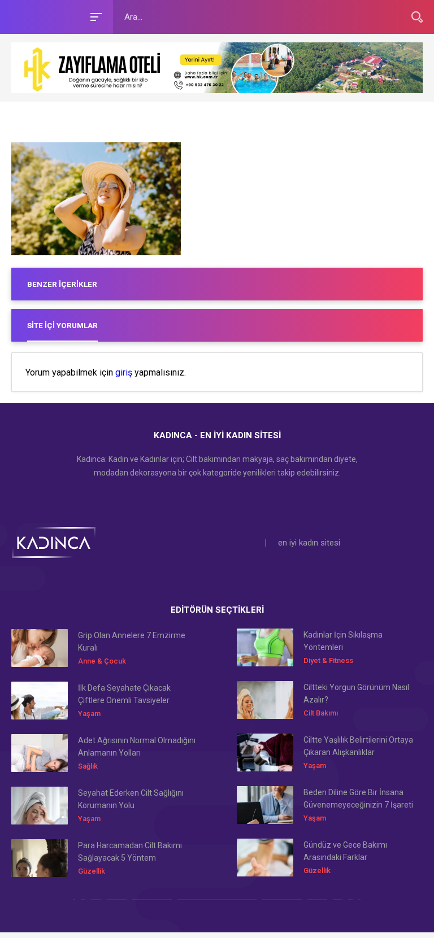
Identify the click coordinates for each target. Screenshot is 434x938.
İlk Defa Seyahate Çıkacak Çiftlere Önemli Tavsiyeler (124, 694)
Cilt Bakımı (320, 713)
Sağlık (88, 766)
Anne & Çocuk (102, 661)
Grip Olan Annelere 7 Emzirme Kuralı (131, 641)
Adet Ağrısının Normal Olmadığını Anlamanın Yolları (137, 746)
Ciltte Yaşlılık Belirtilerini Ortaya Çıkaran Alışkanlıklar (358, 746)
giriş (123, 372)
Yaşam (89, 713)
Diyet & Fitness (328, 660)
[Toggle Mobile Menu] (94, 16)
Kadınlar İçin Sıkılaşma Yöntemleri (343, 641)
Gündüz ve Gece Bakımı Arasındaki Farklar (345, 851)
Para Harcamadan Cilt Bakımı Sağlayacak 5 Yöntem (130, 851)
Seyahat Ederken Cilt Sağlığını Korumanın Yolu (131, 799)
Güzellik (91, 871)
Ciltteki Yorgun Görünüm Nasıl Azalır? (356, 693)
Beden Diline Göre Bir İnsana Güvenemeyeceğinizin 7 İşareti (358, 798)
